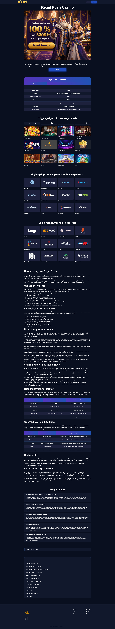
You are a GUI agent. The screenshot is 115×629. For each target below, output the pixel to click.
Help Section (29, 596)
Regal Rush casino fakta (32, 563)
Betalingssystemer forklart (32, 584)
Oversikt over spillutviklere (32, 587)
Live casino (48, 123)
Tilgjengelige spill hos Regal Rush (34, 566)
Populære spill (31, 123)
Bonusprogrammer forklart (32, 578)
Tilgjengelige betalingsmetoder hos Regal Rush (37, 569)
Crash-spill (65, 123)
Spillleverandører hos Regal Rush (34, 572)
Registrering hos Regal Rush (33, 575)
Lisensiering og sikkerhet (32, 593)
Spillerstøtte (29, 590)
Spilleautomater (81, 123)
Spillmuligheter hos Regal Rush (33, 581)
